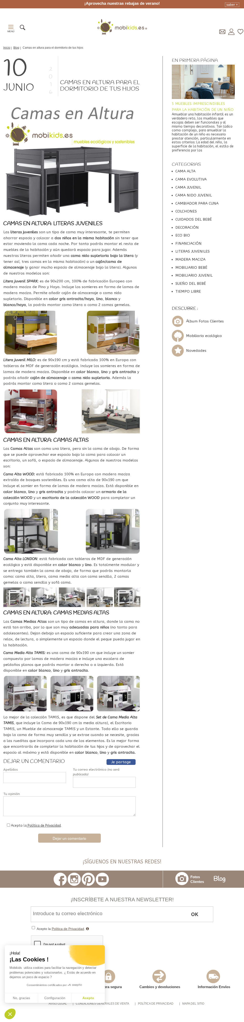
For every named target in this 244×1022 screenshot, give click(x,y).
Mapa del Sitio (193, 1003)
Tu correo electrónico (96, 772)
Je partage (121, 762)
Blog (220, 879)
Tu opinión (11, 794)
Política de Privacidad (44, 826)
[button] (10, 1014)
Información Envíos (214, 987)
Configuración (54, 998)
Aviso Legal (58, 1003)
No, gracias (21, 998)
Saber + (232, 4)
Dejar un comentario (69, 838)
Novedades (196, 350)
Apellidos (10, 770)
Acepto (88, 998)
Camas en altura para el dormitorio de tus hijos (100, 86)
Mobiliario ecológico (204, 336)
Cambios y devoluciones (159, 987)
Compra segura (109, 987)
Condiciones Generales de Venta (102, 1003)
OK (194, 914)
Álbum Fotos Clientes (205, 321)
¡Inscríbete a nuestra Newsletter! (122, 900)
